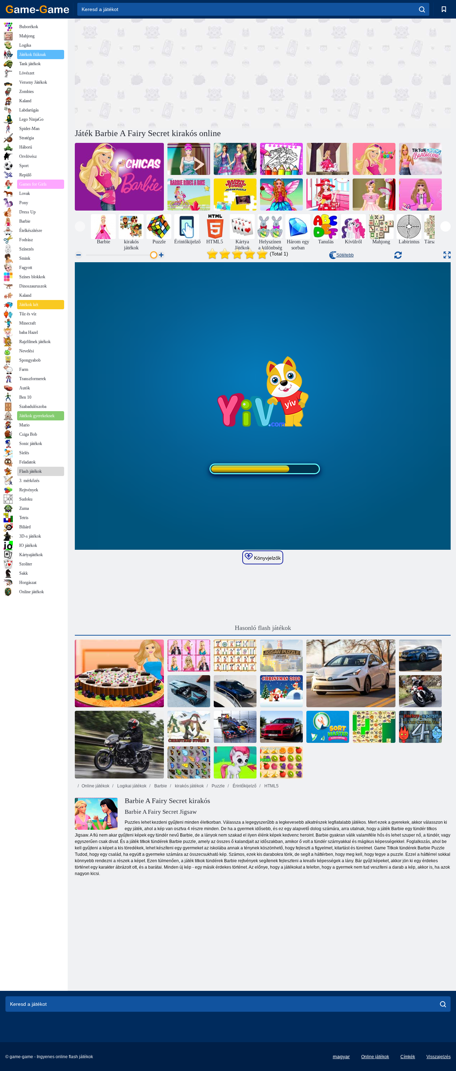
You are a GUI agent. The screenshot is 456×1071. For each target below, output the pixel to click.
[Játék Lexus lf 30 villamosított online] (188, 691)
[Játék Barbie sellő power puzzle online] (235, 194)
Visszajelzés (438, 1056)
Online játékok (95, 785)
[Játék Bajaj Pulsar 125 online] (119, 744)
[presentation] (80, 226)
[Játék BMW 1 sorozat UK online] (420, 656)
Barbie (160, 785)
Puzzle (218, 785)
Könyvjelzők (267, 558)
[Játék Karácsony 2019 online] (281, 691)
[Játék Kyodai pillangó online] (188, 762)
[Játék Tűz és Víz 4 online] (420, 727)
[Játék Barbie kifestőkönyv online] (281, 159)
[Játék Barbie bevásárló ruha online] (420, 194)
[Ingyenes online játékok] (37, 9)
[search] (422, 9)
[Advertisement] (169, 72)
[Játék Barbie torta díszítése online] (119, 673)
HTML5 (271, 785)
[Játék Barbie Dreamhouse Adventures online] (327, 159)
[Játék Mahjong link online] (235, 656)
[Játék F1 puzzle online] (235, 727)
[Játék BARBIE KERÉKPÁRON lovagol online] (188, 194)
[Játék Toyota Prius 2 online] (350, 673)
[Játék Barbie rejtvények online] (235, 159)
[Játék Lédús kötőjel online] (281, 762)
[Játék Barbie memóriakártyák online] (188, 656)
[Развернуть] (447, 255)
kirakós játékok (189, 785)
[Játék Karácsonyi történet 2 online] (188, 727)
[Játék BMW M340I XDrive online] (235, 691)
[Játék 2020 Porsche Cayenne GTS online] (281, 727)
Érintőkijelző (244, 785)
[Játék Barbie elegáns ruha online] (188, 159)
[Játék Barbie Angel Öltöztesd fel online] (281, 194)
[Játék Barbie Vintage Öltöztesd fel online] (374, 194)
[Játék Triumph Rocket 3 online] (420, 691)
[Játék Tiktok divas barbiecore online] (420, 159)
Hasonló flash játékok (263, 627)
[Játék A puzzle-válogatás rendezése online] (327, 727)
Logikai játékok (131, 785)
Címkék (407, 1056)
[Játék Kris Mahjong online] (374, 727)
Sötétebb (345, 255)
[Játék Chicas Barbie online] (119, 177)
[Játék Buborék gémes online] (235, 762)
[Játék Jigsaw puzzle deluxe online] (281, 656)
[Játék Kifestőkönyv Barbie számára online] (374, 159)
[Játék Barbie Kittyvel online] (327, 194)
